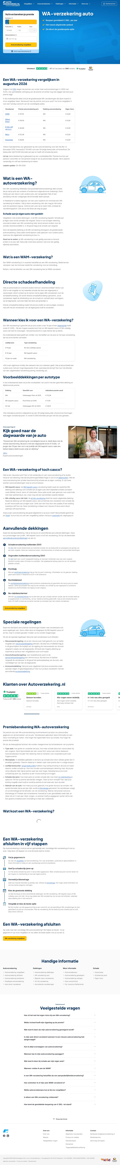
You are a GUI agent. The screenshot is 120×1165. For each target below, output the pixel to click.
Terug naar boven (61, 1119)
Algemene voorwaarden (9, 1161)
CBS (14, 89)
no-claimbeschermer (21, 597)
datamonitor (63, 478)
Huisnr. (19, 26)
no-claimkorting (64, 777)
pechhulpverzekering (21, 572)
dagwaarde (62, 326)
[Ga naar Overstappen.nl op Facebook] (4, 1136)
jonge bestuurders (29, 766)
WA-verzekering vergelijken (15, 938)
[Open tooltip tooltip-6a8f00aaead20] (12, 18)
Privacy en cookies (22, 1161)
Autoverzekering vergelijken (15, 608)
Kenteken (8, 18)
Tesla (7, 515)
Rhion (7, 134)
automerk (56, 515)
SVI (12, 548)
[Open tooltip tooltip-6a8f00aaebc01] (16, 35)
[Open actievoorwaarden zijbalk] (30, 51)
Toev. (31, 26)
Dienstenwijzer (32, 1161)
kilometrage (44, 788)
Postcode (8, 26)
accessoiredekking (22, 671)
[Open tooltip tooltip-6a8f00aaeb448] (12, 26)
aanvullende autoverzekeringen (15, 538)
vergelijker (20, 861)
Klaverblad (9, 140)
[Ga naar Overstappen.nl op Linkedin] (8, 1136)
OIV (12, 559)
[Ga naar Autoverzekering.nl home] (11, 3)
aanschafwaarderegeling (15, 658)
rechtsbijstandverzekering (20, 583)
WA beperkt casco (30, 487)
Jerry (5, 453)
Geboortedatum (10, 35)
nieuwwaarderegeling (24, 644)
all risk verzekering (38, 498)
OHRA (7, 114)
